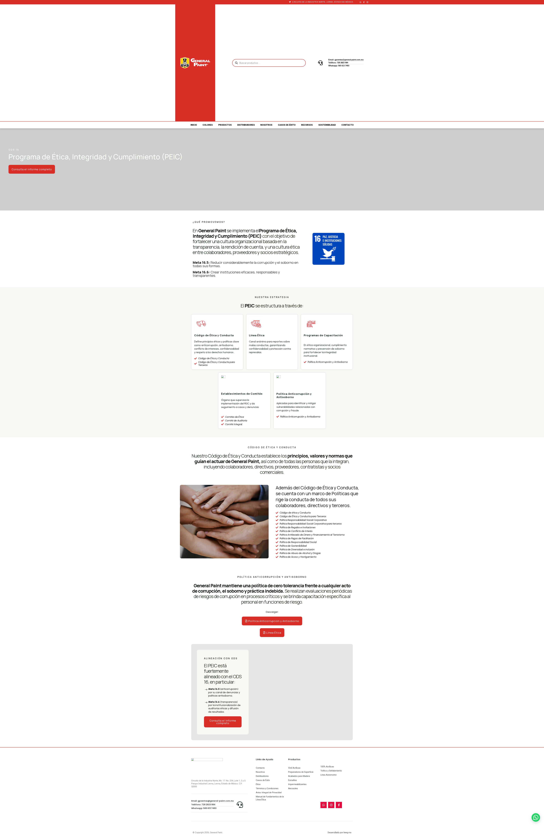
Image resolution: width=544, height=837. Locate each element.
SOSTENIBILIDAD (327, 125)
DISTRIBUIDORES (246, 125)
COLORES (208, 125)
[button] (536, 817)
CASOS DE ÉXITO (287, 125)
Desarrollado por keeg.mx (339, 832)
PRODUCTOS (225, 125)
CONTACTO (347, 125)
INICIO (194, 125)
